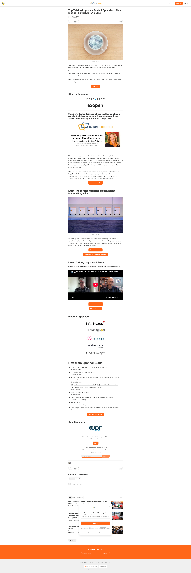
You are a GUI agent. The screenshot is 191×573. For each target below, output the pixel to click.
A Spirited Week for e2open (80, 392)
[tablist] (74, 478)
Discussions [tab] (80, 497)
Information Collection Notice (95, 528)
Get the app (103, 566)
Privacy (96, 562)
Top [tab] (70, 497)
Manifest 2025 (75, 402)
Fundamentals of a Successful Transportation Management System (92, 397)
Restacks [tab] (78, 479)
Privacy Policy (107, 528)
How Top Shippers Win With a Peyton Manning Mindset (89, 367)
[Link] (66, 94)
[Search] (169, 3)
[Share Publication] (172, 3)
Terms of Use (103, 527)
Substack (88, 570)
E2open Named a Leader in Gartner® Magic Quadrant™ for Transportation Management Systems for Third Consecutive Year (94, 386)
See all (71, 540)
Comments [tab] (72, 479)
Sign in (186, 3)
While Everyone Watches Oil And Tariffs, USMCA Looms (87, 502)
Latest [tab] (74, 497)
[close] (110, 506)
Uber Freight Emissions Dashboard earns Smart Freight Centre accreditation (95, 408)
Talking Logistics (76, 16)
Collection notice (107, 562)
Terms (100, 562)
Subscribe (178, 3)
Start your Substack (91, 566)
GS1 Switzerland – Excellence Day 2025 (83, 372)
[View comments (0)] (75, 21)
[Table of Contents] (2, 286)
